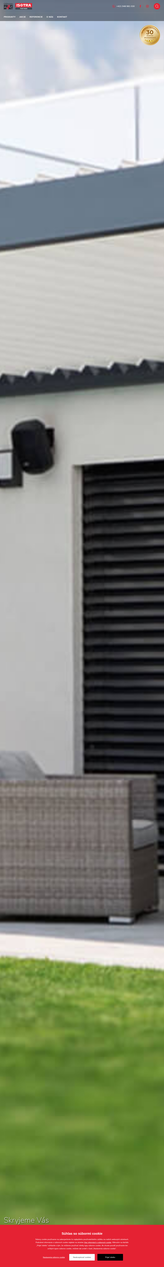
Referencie (36, 17)
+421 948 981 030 (125, 6)
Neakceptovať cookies (82, 1257)
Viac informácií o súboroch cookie (97, 1242)
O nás (50, 17)
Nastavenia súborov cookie (54, 1257)
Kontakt (62, 17)
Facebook (140, 6)
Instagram (147, 6)
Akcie (22, 17)
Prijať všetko (110, 1257)
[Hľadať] (157, 6)
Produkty (10, 17)
